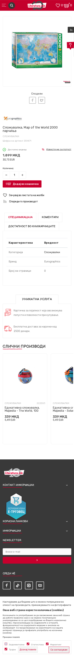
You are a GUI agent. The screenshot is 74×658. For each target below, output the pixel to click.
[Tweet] (42, 100)
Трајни (12, 650)
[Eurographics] (13, 118)
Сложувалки (11, 136)
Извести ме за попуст (58, 149)
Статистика (37, 645)
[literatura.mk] (37, 6)
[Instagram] (29, 585)
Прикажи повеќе (11, 637)
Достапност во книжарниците (31, 226)
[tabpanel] (37, 50)
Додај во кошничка (26, 184)
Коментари (50, 217)
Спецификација (20, 217)
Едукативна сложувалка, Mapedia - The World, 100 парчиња (22, 410)
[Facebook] (32, 100)
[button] (37, 195)
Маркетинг (55, 645)
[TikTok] (17, 585)
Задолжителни (16, 645)
